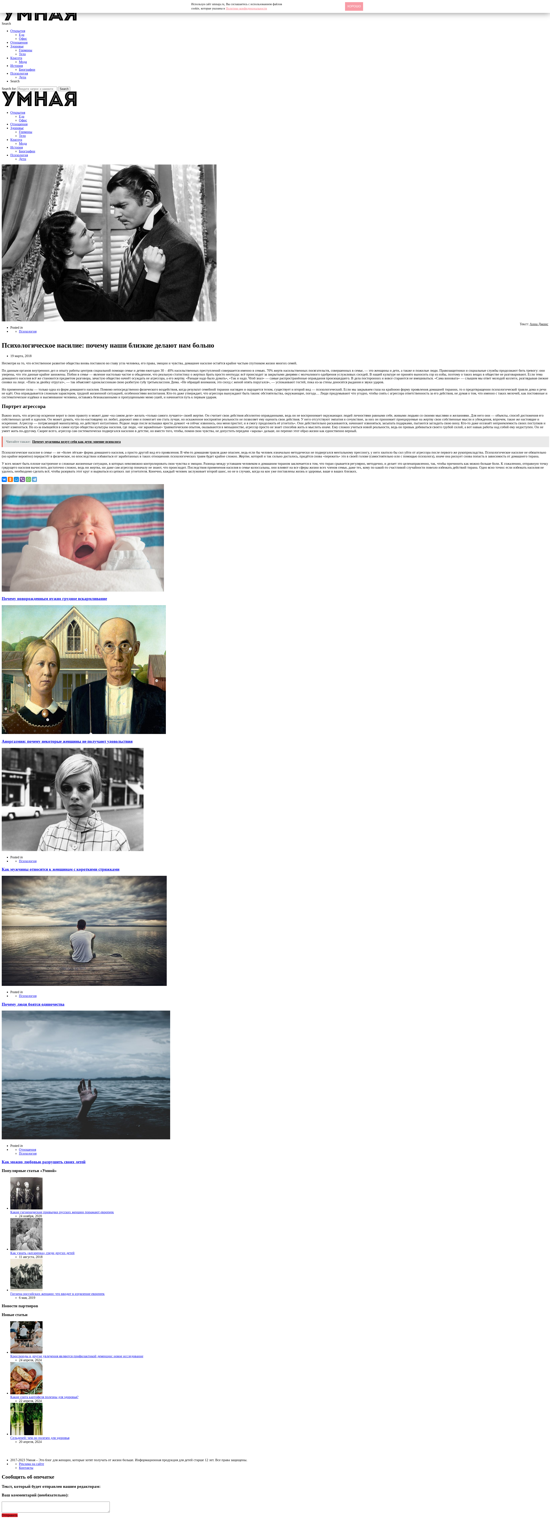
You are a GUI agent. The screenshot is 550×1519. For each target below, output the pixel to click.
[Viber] (22, 479)
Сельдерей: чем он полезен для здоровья (39, 1438)
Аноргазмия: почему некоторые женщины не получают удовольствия (67, 741)
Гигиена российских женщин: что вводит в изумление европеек (57, 1294)
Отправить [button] (10, 1515)
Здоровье (17, 46)
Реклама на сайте (31, 1464)
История (16, 66)
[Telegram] (34, 479)
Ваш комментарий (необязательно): (35, 1495)
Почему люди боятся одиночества (33, 1004)
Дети (22, 77)
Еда (21, 35)
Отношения (19, 42)
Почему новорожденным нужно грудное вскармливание (54, 598)
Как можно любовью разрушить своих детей (44, 1162)
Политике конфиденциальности (246, 8)
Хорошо (354, 6)
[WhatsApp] (28, 479)
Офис (23, 38)
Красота (16, 58)
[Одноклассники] (10, 479)
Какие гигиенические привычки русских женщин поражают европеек (62, 1212)
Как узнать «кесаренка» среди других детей (42, 1253)
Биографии (27, 69)
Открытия (17, 31)
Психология (19, 73)
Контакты (26, 1468)
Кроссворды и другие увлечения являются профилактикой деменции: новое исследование (76, 1356)
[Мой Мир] (16, 479)
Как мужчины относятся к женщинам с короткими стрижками (60, 869)
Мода (23, 62)
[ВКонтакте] (4, 479)
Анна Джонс (539, 324)
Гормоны (25, 50)
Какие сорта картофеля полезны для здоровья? (44, 1397)
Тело (22, 54)
